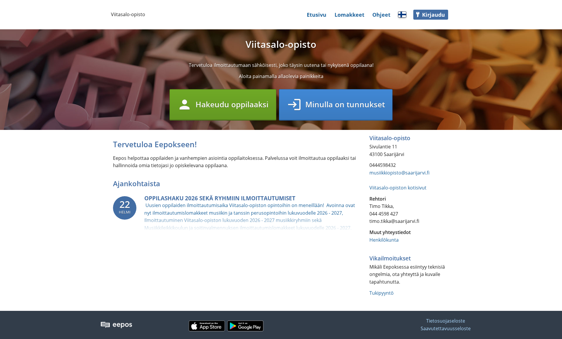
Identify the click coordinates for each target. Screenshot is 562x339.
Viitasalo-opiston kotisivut (397, 187)
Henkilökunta (384, 240)
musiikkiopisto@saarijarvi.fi (399, 173)
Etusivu (316, 14)
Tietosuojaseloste (445, 321)
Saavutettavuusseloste (446, 328)
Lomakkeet (349, 14)
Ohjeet (381, 14)
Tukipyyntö (381, 293)
